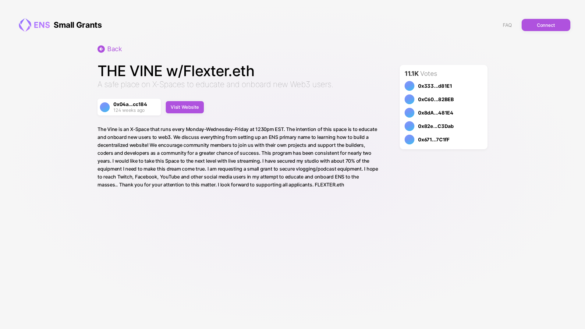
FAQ (507, 25)
